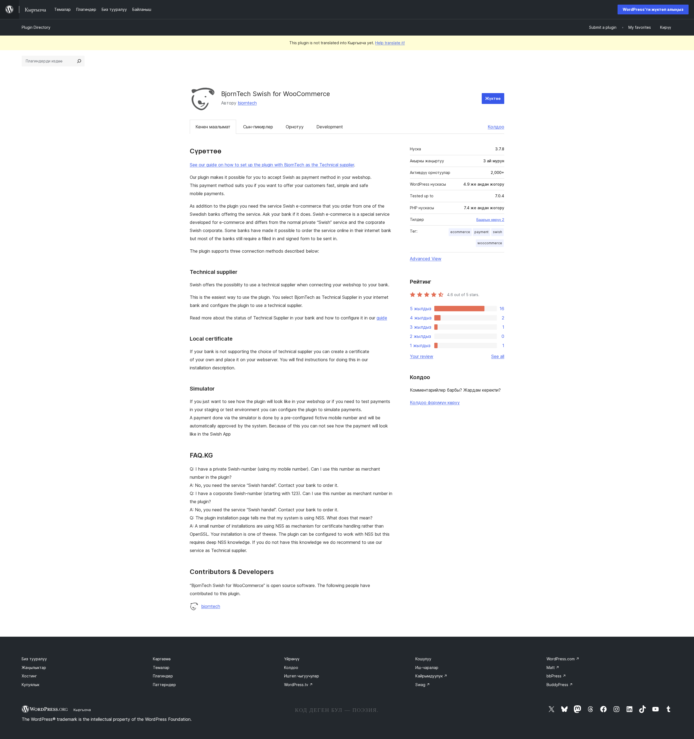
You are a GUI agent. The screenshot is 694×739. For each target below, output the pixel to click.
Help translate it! (390, 42)
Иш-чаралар (426, 667)
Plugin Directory (36, 27)
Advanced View (425, 258)
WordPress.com (563, 658)
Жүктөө (493, 98)
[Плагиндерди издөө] (79, 61)
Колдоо (496, 126)
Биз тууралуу (34, 658)
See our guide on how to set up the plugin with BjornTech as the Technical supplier (272, 164)
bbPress (556, 676)
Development (329, 126)
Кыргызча (82, 710)
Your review (421, 356)
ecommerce (460, 232)
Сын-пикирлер (258, 126)
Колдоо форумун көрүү (435, 402)
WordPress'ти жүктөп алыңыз (653, 9)
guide (382, 318)
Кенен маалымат (212, 126)
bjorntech (247, 103)
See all (497, 356)
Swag (422, 684)
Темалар (161, 667)
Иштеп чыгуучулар (301, 676)
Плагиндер (163, 676)
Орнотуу (295, 126)
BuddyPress (560, 684)
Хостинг (29, 676)
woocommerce (489, 243)
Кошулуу (423, 658)
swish (497, 232)
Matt (553, 667)
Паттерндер (164, 684)
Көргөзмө (162, 658)
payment (481, 232)
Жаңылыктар (34, 667)
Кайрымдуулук (431, 676)
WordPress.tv (298, 684)
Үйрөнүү (291, 658)
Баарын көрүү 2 (490, 219)
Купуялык (30, 684)
